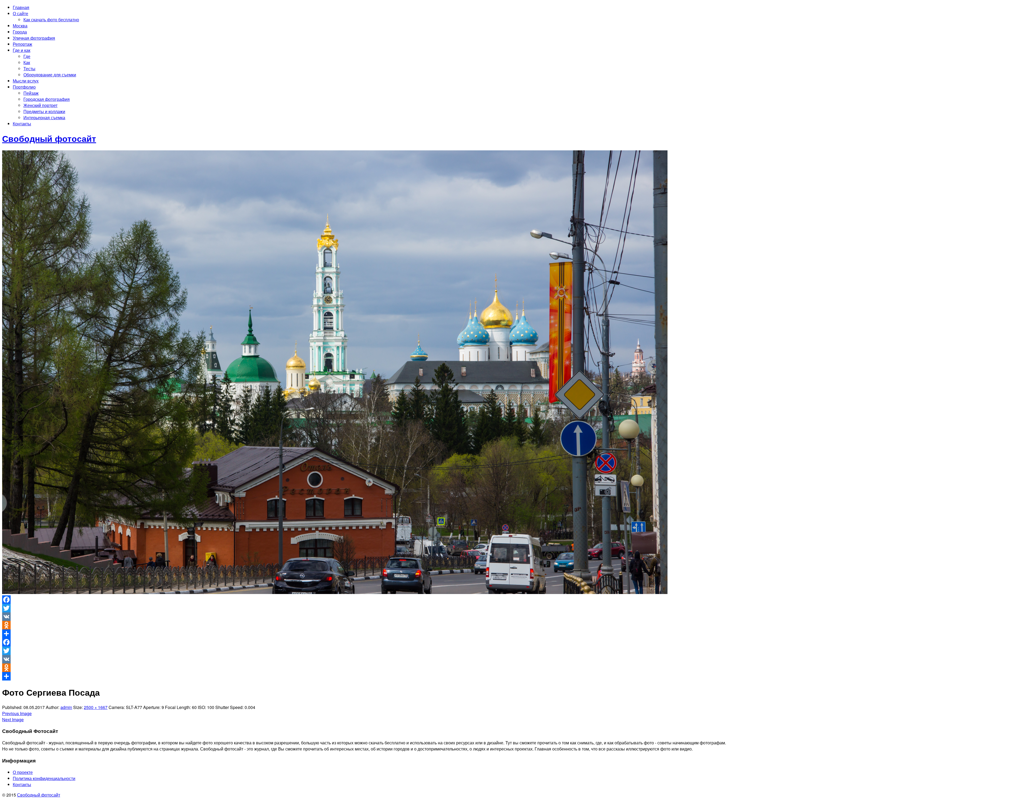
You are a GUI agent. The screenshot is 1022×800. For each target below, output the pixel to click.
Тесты (29, 68)
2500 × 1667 (96, 707)
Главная (21, 7)
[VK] (511, 616)
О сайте (20, 13)
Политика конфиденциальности (44, 778)
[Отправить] (511, 633)
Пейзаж (31, 93)
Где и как (21, 50)
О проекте (23, 772)
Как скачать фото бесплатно (51, 20)
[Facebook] (511, 599)
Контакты (22, 124)
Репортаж (22, 44)
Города (20, 32)
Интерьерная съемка (44, 117)
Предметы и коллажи (44, 111)
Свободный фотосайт (38, 795)
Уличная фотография (34, 38)
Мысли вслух (26, 81)
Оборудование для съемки (49, 75)
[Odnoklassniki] (511, 625)
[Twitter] (511, 608)
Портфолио (24, 87)
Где (26, 56)
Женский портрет (40, 105)
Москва (20, 26)
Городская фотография (46, 99)
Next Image (13, 719)
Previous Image (17, 713)
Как (26, 62)
